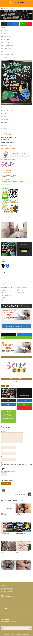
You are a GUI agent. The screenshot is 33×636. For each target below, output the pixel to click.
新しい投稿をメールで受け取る (7, 480)
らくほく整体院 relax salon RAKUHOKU (16, 634)
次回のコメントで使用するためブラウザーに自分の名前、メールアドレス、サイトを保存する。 (16, 465)
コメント (3, 431)
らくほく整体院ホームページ (16, 326)
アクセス (3, 605)
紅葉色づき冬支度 (6, 295)
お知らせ (3, 386)
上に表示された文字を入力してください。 (8, 471)
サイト (2, 456)
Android (2, 176)
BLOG (8, 386)
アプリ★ (8, 175)
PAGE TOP (30, 615)
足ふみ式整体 (4, 608)
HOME (3, 611)
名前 (2, 444)
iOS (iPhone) (3, 175)
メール (2, 450)
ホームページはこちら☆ (6, 145)
